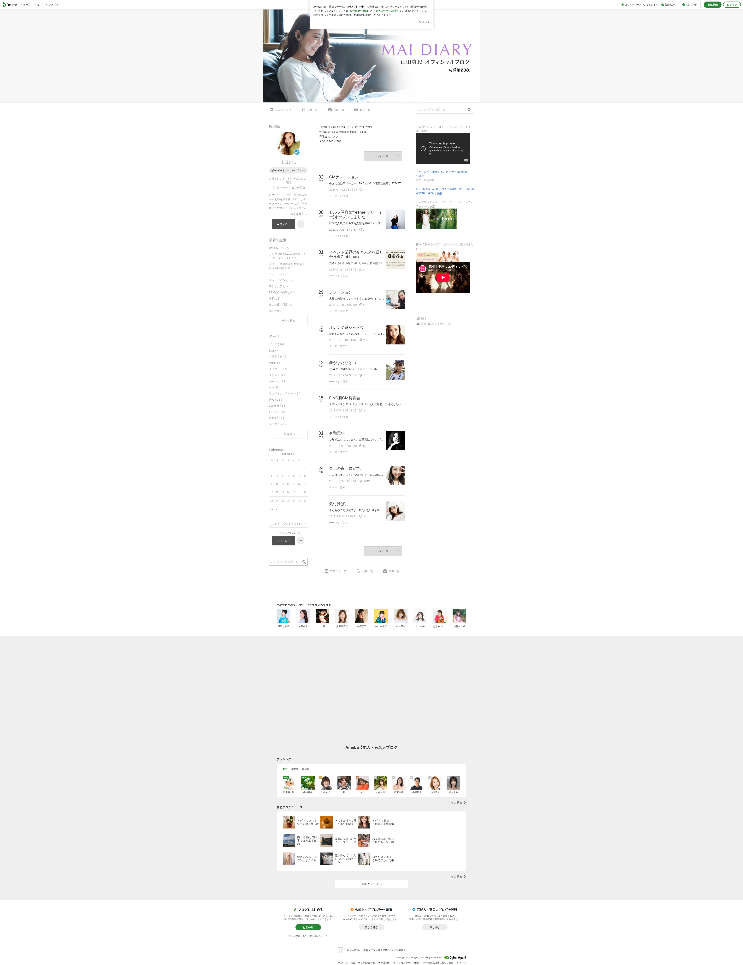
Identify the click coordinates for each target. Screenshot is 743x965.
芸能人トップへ (371, 883)
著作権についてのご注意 (436, 323)
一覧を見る (288, 320)
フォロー (285, 224)
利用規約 (385, 962)
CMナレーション (279, 248)
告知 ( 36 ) (275, 399)
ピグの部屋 (298, 187)
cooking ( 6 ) (277, 405)
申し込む (435, 927)
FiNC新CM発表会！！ (282, 292)
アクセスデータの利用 (407, 962)
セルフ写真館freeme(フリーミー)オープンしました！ (287, 256)
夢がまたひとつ (278, 286)
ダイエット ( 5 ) (278, 369)
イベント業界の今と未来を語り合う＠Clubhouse (288, 266)
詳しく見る (371, 927)
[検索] (469, 109)
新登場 (294, 768)
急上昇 (305, 768)
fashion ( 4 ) (276, 417)
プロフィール (279, 187)
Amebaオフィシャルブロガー (290, 170)
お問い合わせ (368, 962)
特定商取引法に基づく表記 (439, 962)
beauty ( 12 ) (277, 381)
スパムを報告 (348, 962)
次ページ (382, 156)
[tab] (285, 768)
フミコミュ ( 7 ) (278, 424)
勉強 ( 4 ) (274, 350)
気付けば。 (275, 310)
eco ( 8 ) (274, 387)
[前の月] (279, 454)
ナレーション (277, 274)
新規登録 (713, 4)
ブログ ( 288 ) (277, 344)
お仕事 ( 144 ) (277, 356)
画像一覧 (338, 109)
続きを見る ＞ (299, 214)
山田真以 (288, 162)
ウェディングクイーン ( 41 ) (286, 393)
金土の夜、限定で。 (281, 304)
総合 (285, 768)
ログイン (732, 4)
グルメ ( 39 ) (277, 375)
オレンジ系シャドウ (281, 280)
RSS (423, 318)
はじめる (308, 927)
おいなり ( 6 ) (277, 411)
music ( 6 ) (275, 362)
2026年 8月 (288, 454)
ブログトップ (283, 109)
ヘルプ (462, 962)
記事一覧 (312, 109)
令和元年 (274, 298)
